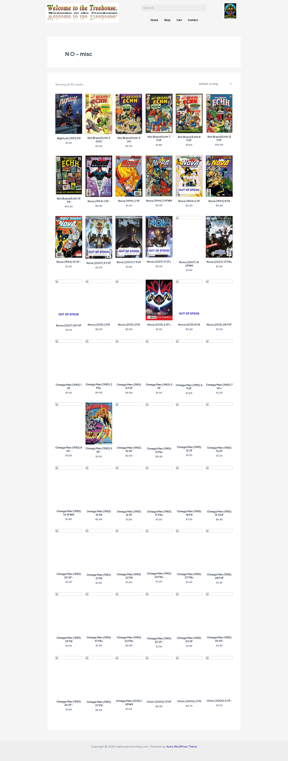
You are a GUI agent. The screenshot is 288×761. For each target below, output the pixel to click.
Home (154, 20)
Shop (167, 20)
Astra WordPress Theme (181, 746)
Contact (193, 20)
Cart (179, 20)
